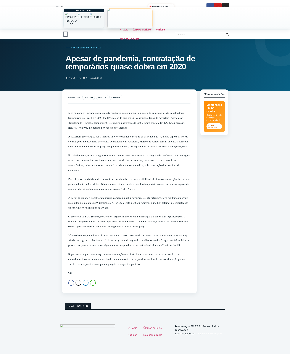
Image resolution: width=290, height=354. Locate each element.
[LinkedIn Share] (86, 283)
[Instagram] (225, 7)
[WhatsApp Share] (93, 283)
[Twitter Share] (78, 283)
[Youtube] (218, 7)
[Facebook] (210, 7)
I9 (197, 333)
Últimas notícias (142, 30)
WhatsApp (88, 97)
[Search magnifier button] (227, 34)
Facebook (102, 97)
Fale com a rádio (129, 39)
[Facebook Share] (71, 283)
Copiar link (115, 97)
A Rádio (124, 30)
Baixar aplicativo (213, 126)
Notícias (161, 30)
